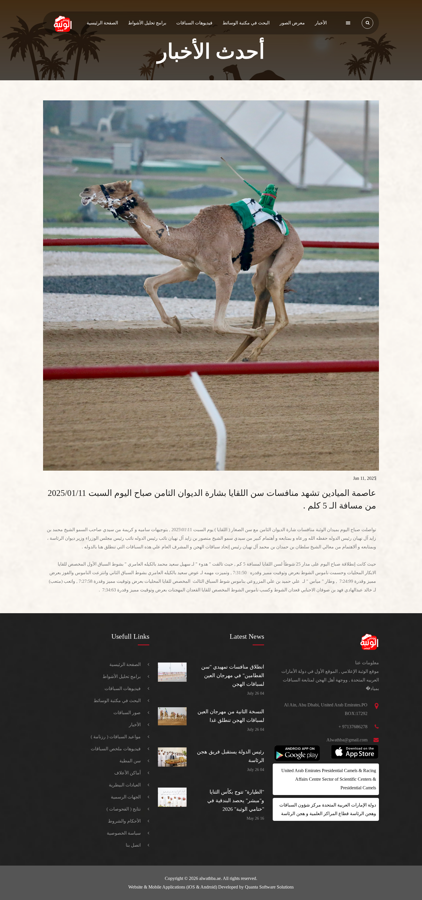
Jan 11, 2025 (364, 478)
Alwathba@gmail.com (346, 739)
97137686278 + (352, 726)
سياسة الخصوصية (124, 833)
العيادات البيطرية (125, 784)
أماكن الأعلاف (127, 772)
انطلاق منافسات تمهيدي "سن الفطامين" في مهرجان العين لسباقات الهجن (232, 675)
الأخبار (321, 22)
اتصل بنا (133, 845)
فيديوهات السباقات (194, 22)
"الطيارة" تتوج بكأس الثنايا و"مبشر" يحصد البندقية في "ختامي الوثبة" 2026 (235, 800)
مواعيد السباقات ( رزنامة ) (116, 736)
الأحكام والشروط (124, 821)
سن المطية (130, 760)
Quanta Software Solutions (269, 887)
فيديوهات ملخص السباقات (116, 748)
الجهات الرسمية (126, 796)
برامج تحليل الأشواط (147, 22)
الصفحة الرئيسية (102, 22)
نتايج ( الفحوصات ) (124, 809)
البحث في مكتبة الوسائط (246, 22)
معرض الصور (292, 22)
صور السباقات (127, 712)
